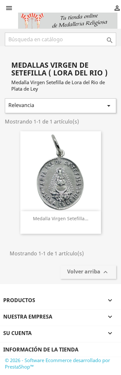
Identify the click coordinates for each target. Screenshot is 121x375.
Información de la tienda (40, 349)
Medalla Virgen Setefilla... (60, 218)
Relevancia (60, 106)
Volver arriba (88, 272)
